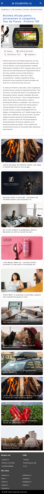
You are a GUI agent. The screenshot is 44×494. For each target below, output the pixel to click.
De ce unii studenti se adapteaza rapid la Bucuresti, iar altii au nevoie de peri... (20, 231)
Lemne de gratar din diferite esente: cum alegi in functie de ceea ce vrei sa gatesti (22, 397)
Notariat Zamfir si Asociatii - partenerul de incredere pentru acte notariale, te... (20, 198)
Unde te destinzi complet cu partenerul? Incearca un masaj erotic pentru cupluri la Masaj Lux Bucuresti (20, 446)
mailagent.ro (26, 482)
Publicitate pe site (29, 463)
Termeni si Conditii (8, 463)
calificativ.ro (26, 475)
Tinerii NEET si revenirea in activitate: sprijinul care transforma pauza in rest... (22, 296)
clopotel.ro (5, 488)
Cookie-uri (5, 459)
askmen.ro (5, 475)
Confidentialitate (7, 466)
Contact (26, 459)
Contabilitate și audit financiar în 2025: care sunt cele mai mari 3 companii (21, 321)
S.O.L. (25, 466)
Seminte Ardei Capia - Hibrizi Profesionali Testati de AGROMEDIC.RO (20, 422)
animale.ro (26, 478)
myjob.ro (5, 485)
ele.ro (4, 478)
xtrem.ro (5, 482)
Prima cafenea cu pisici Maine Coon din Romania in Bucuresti (19, 346)
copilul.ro (25, 485)
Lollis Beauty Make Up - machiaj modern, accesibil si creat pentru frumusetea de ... (20, 263)
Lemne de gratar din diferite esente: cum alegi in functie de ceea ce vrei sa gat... (22, 166)
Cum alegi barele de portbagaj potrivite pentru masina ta (19, 371)
